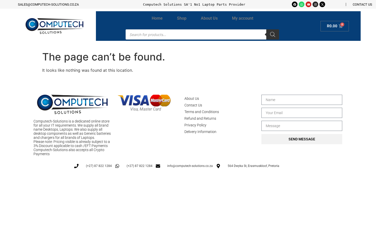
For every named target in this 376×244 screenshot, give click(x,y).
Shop (181, 18)
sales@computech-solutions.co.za (48, 4)
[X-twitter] (322, 4)
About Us (209, 18)
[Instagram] (315, 4)
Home (157, 18)
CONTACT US (362, 4)
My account (242, 18)
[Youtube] (308, 4)
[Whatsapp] (301, 4)
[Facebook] (294, 4)
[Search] (272, 34)
